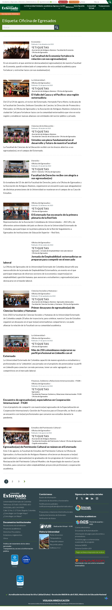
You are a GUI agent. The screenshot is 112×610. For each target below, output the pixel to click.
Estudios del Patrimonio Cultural (45, 428)
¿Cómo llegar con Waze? (12, 516)
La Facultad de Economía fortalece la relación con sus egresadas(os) (52, 57)
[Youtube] (87, 498)
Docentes (22, 2)
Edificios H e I (55, 548)
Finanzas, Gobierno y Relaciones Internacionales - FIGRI (55, 381)
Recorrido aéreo (56, 544)
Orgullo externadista (39, 443)
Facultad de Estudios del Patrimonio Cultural (48, 441)
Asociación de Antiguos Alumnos (44, 50)
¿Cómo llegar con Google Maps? (15, 513)
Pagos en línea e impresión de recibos (90, 552)
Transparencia (103, 6)
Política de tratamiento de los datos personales (16, 545)
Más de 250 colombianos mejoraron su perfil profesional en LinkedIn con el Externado (39, 353)
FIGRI (79, 394)
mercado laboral (66, 251)
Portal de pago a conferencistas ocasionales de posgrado (87, 540)
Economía (35, 42)
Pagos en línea (63, 2)
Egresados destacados (65, 302)
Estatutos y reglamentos (12, 535)
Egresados (14, 2)
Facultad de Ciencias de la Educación (45, 136)
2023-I (34, 172)
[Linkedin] (92, 498)
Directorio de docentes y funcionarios (54, 501)
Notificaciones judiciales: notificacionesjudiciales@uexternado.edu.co (56, 505)
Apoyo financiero (74, 2)
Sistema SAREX (81, 545)
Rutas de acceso (56, 535)
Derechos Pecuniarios (12, 532)
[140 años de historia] (106, 598)
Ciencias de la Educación (42, 126)
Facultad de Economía (65, 50)
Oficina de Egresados (40, 52)
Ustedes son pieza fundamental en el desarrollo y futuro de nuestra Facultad (54, 141)
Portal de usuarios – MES (96, 523)
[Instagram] (97, 498)
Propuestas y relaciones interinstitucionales (56, 512)
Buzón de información (47, 497)
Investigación (79, 6)
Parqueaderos (55, 538)
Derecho (35, 161)
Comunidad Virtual (91, 7)
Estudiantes (6, 2)
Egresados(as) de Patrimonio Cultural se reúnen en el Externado (39, 446)
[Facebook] (77, 498)
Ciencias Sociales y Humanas (44, 291)
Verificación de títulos (47, 518)
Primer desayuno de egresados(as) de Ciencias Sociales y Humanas (39, 309)
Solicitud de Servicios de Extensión (52, 515)
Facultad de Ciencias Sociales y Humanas (47, 304)
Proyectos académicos (12, 529)
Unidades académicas (44, 6)
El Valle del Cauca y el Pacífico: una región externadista (55, 96)
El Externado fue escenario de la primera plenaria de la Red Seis (54, 216)
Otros (5, 538)
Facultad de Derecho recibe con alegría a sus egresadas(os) (54, 177)
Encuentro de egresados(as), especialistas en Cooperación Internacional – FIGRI (36, 401)
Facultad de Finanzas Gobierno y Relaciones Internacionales (54, 394)
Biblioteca (70, 7)
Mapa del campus (57, 541)
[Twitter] (82, 498)
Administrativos (31, 2)
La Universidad (30, 6)
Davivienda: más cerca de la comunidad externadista (89, 564)
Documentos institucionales (17, 522)
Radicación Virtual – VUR (63, 526)
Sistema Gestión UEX (83, 548)
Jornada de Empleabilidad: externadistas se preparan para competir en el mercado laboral (42, 259)
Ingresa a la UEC (59, 6)
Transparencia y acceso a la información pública (18, 549)
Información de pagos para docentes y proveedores (89, 535)
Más (95, 2)
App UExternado (44, 2)
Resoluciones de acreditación (14, 525)
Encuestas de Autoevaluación (86, 530)
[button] (56, 27)
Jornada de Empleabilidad (50, 251)
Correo (54, 2)
